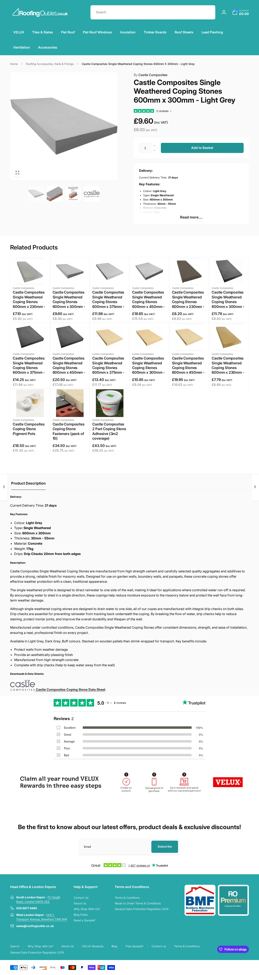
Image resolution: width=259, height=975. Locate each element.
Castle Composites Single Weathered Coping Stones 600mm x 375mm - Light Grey (108, 301)
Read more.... (191, 217)
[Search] (208, 12)
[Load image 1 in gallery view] (36, 194)
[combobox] (152, 12)
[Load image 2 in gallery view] (55, 194)
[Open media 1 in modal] (64, 126)
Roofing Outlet (222, 967)
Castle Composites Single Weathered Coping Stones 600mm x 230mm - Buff (228, 367)
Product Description (28, 483)
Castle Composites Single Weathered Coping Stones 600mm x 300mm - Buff (148, 367)
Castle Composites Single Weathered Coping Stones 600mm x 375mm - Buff (108, 367)
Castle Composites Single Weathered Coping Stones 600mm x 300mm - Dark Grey (228, 301)
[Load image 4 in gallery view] (92, 194)
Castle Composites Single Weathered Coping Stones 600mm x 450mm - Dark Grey (69, 367)
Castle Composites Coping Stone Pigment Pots (29, 429)
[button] (240, 12)
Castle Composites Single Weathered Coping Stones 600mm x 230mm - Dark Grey (188, 301)
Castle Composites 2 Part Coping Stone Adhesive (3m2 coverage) (109, 431)
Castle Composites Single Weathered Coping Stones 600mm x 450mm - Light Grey (148, 301)
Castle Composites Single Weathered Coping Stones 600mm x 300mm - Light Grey (69, 301)
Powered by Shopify (239, 967)
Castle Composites (151, 75)
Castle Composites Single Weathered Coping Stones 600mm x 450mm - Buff (188, 367)
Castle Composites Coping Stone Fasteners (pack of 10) (69, 431)
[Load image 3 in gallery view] (73, 194)
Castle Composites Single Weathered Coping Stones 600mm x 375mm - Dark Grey (29, 367)
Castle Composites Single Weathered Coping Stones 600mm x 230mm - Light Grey (29, 301)
